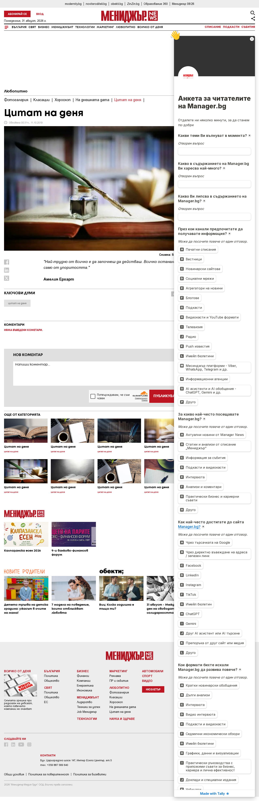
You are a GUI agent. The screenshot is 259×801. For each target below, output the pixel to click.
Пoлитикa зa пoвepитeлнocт (48, 774)
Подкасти (231, 27)
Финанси (83, 675)
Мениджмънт (62, 27)
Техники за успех (88, 707)
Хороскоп (116, 702)
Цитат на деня (120, 711)
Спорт (147, 675)
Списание (213, 27)
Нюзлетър (153, 690)
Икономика (84, 690)
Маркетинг (105, 27)
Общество (51, 680)
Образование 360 (156, 3)
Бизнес (43, 27)
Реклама (115, 675)
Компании (83, 680)
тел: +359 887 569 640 (54, 765)
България (19, 27)
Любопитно (125, 27)
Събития (248, 27)
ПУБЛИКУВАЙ (165, 396)
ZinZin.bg (133, 3)
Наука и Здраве (122, 718)
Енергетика (85, 685)
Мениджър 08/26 (183, 3)
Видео (147, 680)
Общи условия (14, 774)
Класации (115, 697)
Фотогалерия (119, 692)
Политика (51, 675)
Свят (32, 27)
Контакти (47, 755)
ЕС (46, 702)
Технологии (85, 27)
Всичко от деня (150, 27)
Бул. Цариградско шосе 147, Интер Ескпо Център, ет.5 (76, 760)
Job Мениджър (87, 711)
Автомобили (152, 671)
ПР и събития (118, 680)
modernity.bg (73, 3)
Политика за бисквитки (89, 774)
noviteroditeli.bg (96, 3)
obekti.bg (117, 3)
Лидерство (84, 702)
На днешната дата (122, 707)
